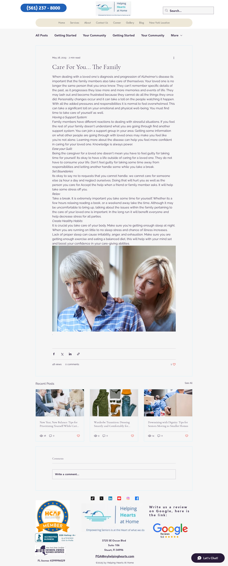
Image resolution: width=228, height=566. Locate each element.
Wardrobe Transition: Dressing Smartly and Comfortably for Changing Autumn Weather (112, 424)
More (174, 35)
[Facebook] (137, 498)
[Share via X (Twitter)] (62, 354)
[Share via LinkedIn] (70, 354)
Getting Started (65, 35)
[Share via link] (78, 354)
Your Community (94, 35)
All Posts (42, 35)
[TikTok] (92, 498)
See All (188, 383)
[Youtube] (119, 498)
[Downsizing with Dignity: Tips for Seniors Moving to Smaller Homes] (168, 402)
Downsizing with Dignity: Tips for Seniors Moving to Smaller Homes (168, 424)
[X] (101, 498)
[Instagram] (128, 498)
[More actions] (174, 58)
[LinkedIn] (110, 498)
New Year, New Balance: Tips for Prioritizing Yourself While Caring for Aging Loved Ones (60, 424)
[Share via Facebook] (53, 354)
